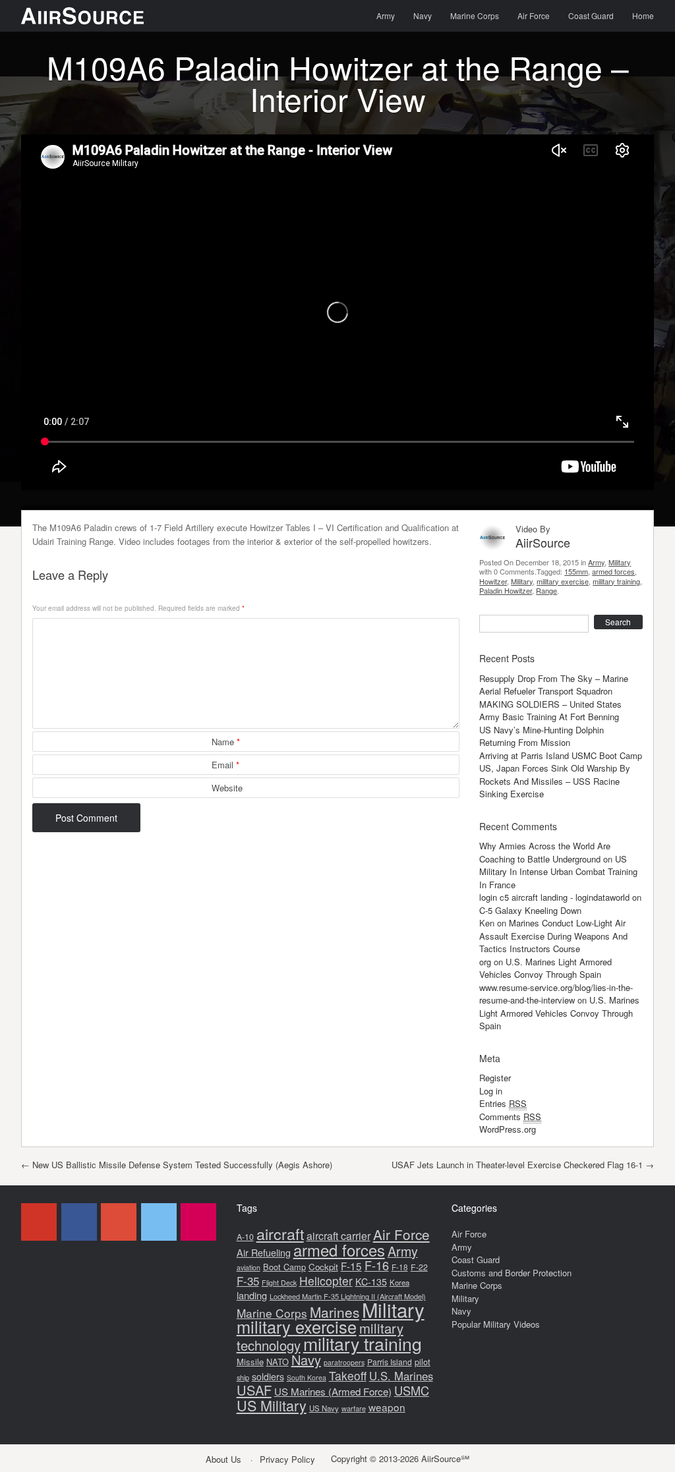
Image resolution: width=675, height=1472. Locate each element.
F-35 (248, 1280)
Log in (490, 1091)
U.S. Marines (401, 1376)
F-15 (351, 1266)
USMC (411, 1390)
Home (643, 15)
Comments (510, 1116)
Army (385, 15)
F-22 (419, 1267)
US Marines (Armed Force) (333, 1391)
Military (619, 562)
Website (227, 787)
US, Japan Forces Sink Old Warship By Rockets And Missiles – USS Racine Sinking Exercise (554, 781)
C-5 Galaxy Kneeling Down (530, 910)
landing (252, 1295)
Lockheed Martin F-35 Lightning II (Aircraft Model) (348, 1296)
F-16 (377, 1265)
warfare (353, 1408)
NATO (277, 1361)
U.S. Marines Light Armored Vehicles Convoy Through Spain (545, 968)
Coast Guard (591, 15)
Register (495, 1077)
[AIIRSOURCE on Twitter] (159, 1222)
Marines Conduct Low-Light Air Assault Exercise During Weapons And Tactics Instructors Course (553, 936)
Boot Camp (284, 1266)
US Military (272, 1405)
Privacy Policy (287, 1459)
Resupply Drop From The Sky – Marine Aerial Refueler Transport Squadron (553, 685)
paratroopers (344, 1362)
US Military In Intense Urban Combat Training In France (558, 872)
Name (226, 741)
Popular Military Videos (496, 1324)
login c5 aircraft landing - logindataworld (554, 897)
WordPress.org (507, 1129)
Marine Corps (474, 15)
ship (243, 1377)
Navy (422, 15)
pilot (422, 1361)
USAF (254, 1390)
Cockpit (323, 1266)
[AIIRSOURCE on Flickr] (198, 1222)
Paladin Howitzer (505, 590)
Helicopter (326, 1280)
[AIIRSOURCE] (82, 15)
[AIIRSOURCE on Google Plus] (118, 1222)
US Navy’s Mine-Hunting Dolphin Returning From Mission (541, 736)
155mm (576, 571)
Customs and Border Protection (512, 1272)
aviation (248, 1267)
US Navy (324, 1408)
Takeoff (348, 1375)
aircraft (280, 1233)
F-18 (400, 1266)
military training (616, 581)
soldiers (268, 1376)
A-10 (245, 1237)
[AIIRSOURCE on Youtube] (39, 1222)
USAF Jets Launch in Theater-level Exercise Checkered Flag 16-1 (523, 1164)
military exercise (563, 581)
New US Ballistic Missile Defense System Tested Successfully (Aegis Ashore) (176, 1164)
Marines (334, 1312)
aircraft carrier (338, 1235)
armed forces (613, 571)
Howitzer (493, 581)
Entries (503, 1103)
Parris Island (389, 1361)
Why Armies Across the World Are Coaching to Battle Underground (544, 852)
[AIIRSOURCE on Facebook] (79, 1222)
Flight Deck (279, 1283)
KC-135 (371, 1281)
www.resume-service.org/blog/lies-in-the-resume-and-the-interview (556, 994)
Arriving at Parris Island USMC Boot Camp (560, 755)
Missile (250, 1361)
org (485, 961)
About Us (223, 1459)
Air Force (533, 15)
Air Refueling (264, 1252)
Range (546, 590)
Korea (399, 1282)
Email (225, 764)
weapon (386, 1407)
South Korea (306, 1377)
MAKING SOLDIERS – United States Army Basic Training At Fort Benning (550, 710)
